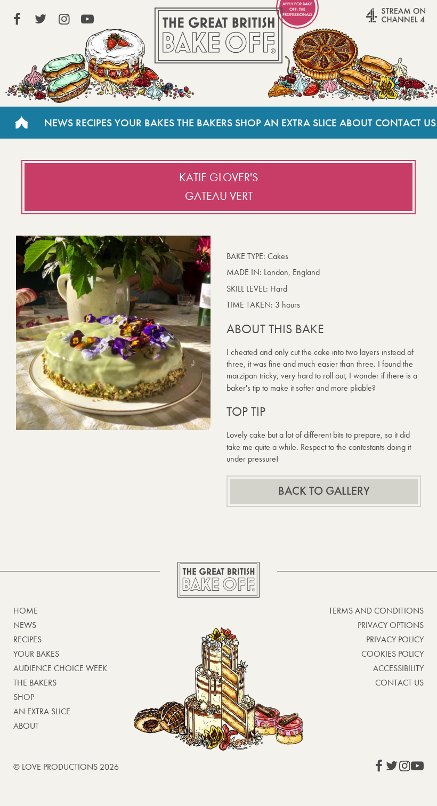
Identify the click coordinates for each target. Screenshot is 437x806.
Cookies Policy (392, 654)
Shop (248, 122)
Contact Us (405, 122)
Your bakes (36, 654)
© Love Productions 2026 (66, 767)
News (58, 122)
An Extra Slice (300, 122)
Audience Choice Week (60, 668)
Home (21, 123)
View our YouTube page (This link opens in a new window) (87, 19)
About (356, 122)
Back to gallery (324, 491)
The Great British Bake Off (218, 35)
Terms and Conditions (376, 611)
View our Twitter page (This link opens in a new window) (40, 19)
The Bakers (204, 122)
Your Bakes (144, 122)
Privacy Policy (395, 639)
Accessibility (398, 668)
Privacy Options (391, 625)
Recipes (94, 122)
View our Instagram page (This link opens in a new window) (64, 19)
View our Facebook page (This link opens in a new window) (17, 19)
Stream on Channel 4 (375, 20)
